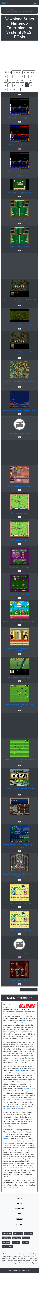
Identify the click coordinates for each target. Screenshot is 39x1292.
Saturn (17, 1109)
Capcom (26, 1089)
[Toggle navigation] (34, 3)
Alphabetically (29, 72)
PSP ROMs (16, 1242)
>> (35, 990)
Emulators (19, 1209)
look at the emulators (25, 1168)
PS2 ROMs (6, 1242)
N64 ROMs (6, 1238)
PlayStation (7, 1109)
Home (19, 1198)
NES (21, 1023)
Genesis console (19, 1071)
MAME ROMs (7, 1233)
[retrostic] (5, 3)
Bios (19, 1214)
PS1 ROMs (26, 1238)
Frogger (6, 1139)
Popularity (16, 72)
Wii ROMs (25, 1242)
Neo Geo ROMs (7, 1247)
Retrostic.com (26, 1270)
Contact (19, 1224)
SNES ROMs (18, 1233)
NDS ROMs (28, 1233)
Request (19, 1219)
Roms (19, 1203)
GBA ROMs (16, 1238)
